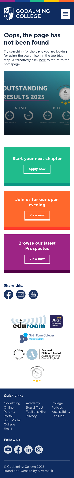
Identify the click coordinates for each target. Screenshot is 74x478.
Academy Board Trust (34, 405)
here (42, 60)
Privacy (31, 416)
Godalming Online (12, 405)
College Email (9, 426)
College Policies (57, 405)
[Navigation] (65, 14)
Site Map (58, 416)
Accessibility (61, 412)
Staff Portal (12, 420)
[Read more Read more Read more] (37, 103)
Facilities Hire (36, 412)
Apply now (37, 169)
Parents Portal (9, 414)
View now (37, 215)
